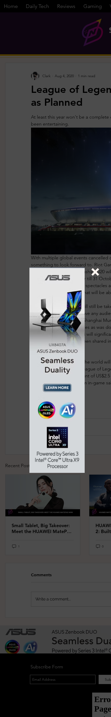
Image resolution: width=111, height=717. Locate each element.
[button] (95, 272)
